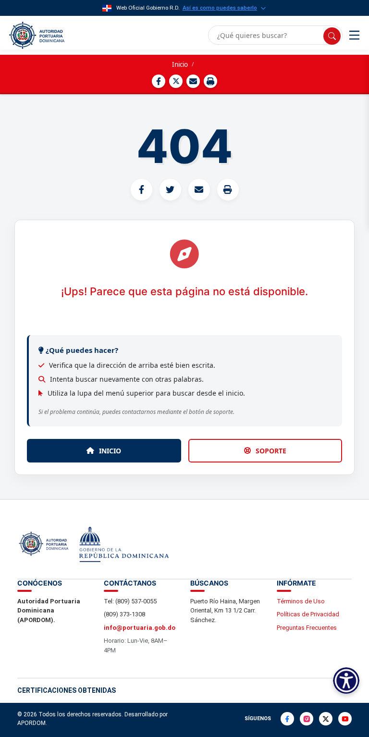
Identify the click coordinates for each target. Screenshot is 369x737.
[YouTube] (345, 718)
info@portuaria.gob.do (139, 627)
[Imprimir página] (210, 81)
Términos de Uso (301, 601)
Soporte (271, 450)
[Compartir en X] (176, 81)
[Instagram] (306, 718)
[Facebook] (287, 718)
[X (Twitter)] (325, 718)
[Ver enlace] (36, 35)
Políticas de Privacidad (308, 614)
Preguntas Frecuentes (307, 627)
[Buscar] (332, 36)
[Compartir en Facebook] (158, 81)
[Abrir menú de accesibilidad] (346, 680)
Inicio (180, 64)
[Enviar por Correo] (193, 81)
